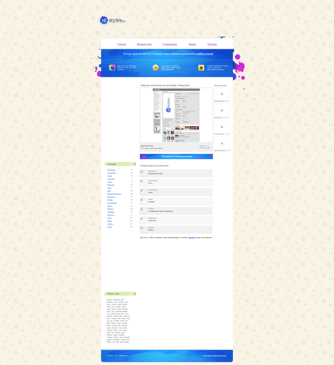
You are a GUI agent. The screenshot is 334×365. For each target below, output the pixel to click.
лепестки (109, 316)
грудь (127, 313)
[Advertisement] (193, 18)
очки (117, 342)
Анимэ (109, 176)
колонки (116, 321)
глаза (128, 318)
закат (108, 311)
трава (125, 328)
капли (124, 318)
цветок (117, 332)
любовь (124, 323)
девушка (109, 299)
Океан (109, 206)
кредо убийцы (124, 342)
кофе (120, 316)
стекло (109, 328)
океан (119, 304)
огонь (120, 330)
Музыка (110, 200)
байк (108, 323)
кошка (123, 332)
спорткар (110, 337)
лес (108, 313)
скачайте (192, 237)
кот (108, 321)
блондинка (116, 299)
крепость (109, 335)
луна (112, 311)
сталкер (113, 323)
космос (109, 306)
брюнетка (126, 316)
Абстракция (111, 170)
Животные (110, 185)
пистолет (115, 328)
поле (128, 339)
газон (120, 328)
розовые (120, 302)
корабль (124, 304)
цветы (118, 306)
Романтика (110, 212)
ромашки (127, 337)
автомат (125, 309)
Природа (110, 209)
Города (109, 182)
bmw (122, 313)
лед (113, 332)
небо (122, 299)
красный (124, 325)
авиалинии (116, 339)
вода (113, 306)
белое (119, 318)
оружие (114, 304)
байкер (109, 342)
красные (121, 335)
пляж (125, 330)
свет (126, 321)
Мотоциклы (111, 197)
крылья (123, 339)
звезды (123, 306)
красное (109, 339)
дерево (116, 337)
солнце (116, 316)
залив (121, 337)
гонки (109, 304)
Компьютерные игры (114, 194)
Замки (109, 188)
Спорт (109, 218)
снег (115, 302)
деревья (113, 318)
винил (109, 325)
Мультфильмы (112, 203)
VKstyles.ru (123, 356)
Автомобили (111, 173)
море (118, 313)
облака (119, 309)
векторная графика (121, 311)
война (109, 309)
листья (109, 332)
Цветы (109, 221)
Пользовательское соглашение (214, 356)
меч (113, 342)
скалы (115, 330)
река (111, 321)
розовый (112, 313)
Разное (109, 227)
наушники (110, 302)
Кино (109, 191)
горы (126, 302)
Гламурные (111, 179)
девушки (109, 330)
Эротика (110, 224)
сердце (114, 309)
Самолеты (110, 215)
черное (119, 323)
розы (108, 318)
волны (116, 335)
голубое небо (116, 325)
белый (122, 321)
